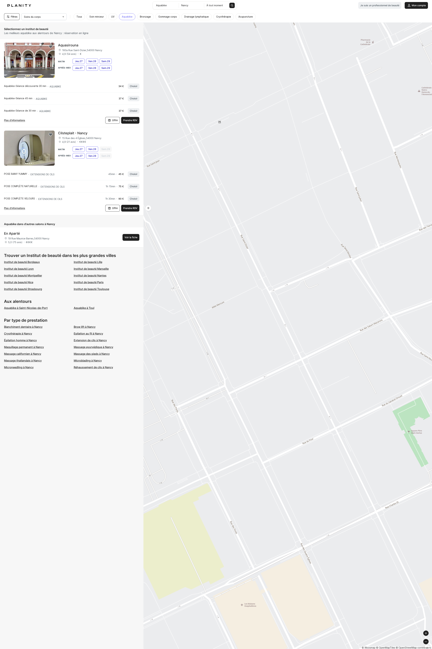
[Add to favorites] (51, 47)
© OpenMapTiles (385, 647)
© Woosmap (368, 647)
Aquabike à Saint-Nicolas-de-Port (26, 308)
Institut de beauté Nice (18, 282)
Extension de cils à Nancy (90, 340)
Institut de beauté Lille (88, 262)
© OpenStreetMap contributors (413, 647)
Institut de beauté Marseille (91, 268)
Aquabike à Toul (84, 308)
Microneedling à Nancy (19, 367)
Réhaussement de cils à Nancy (93, 367)
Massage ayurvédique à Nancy (93, 347)
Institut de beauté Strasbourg (23, 289)
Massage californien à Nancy (22, 353)
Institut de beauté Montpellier (23, 275)
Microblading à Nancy (88, 360)
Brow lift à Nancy (85, 326)
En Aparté (12, 233)
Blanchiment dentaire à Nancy (23, 326)
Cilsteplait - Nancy (72, 133)
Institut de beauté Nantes (90, 275)
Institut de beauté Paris (89, 282)
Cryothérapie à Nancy (18, 333)
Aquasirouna (68, 45)
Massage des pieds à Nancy (92, 353)
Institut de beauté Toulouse (91, 289)
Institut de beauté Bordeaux (22, 262)
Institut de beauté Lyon (19, 268)
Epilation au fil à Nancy (88, 333)
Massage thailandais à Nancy (23, 360)
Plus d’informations (14, 120)
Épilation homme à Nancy (20, 340)
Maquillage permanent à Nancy (24, 347)
